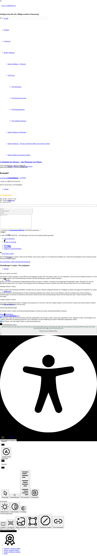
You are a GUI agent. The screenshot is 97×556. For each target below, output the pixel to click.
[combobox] (48, 329)
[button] (1, 334)
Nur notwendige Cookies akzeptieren (11, 262)
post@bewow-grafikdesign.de (9, 178)
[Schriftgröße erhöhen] (2, 438)
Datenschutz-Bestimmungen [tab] (8, 308)
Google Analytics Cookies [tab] (8, 299)
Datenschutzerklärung (6, 314)
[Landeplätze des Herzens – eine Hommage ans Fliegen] (23, 18)
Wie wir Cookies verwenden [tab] (8, 273)
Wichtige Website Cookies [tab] (8, 286)
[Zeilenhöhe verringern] (2, 468)
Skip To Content (5, 529)
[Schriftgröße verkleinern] (2, 445)
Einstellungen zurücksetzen (8, 531)
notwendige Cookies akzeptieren (10, 316)
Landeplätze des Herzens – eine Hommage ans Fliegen (21, 162)
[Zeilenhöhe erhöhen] (2, 461)
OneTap (11, 437)
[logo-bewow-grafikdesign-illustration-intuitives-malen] (8, 5)
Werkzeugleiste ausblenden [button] (8, 440)
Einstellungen (26, 262)
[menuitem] (50, 245)
